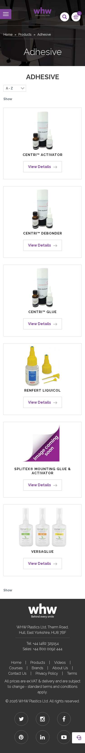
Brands (37, 668)
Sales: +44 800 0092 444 (42, 649)
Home (7, 34)
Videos (60, 662)
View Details (39, 167)
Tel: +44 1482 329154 (43, 643)
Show (7, 99)
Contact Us (17, 673)
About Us (60, 668)
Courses (16, 668)
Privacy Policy (47, 673)
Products (25, 34)
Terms (72, 673)
